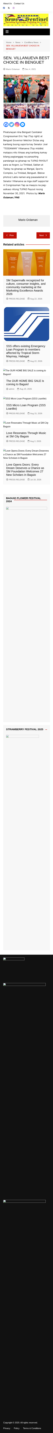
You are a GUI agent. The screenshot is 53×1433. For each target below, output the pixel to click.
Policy (17, 1428)
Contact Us (19, 3)
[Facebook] (6, 124)
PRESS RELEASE (17, 299)
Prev (11, 235)
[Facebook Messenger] (22, 124)
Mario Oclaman (13, 69)
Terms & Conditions (32, 1428)
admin (11, 389)
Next (41, 235)
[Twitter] (11, 124)
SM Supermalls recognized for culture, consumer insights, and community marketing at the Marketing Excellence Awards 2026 (26, 287)
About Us (7, 3)
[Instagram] (17, 124)
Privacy (6, 1428)
